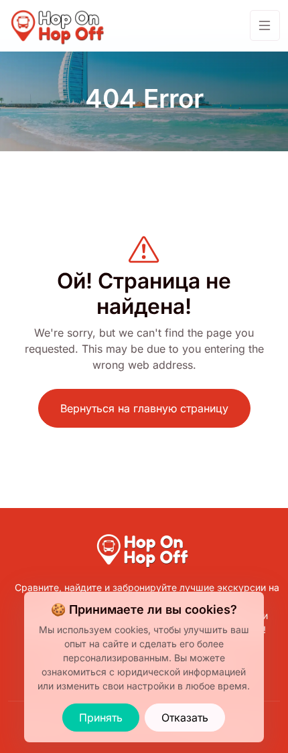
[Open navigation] (265, 25)
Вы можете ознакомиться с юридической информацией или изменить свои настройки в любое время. (144, 671)
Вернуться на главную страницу (144, 408)
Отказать (184, 717)
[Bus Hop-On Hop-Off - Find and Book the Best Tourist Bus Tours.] (59, 25)
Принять (101, 717)
